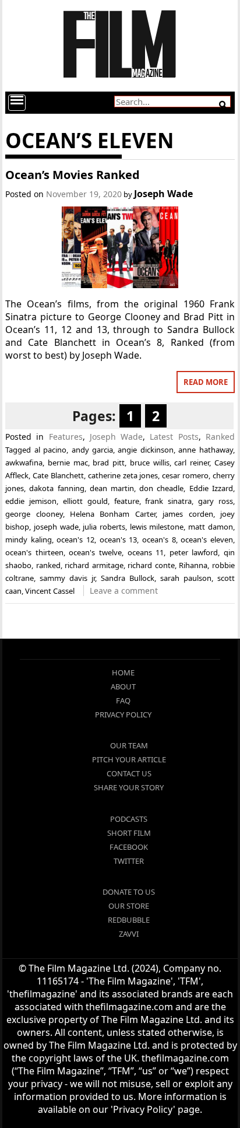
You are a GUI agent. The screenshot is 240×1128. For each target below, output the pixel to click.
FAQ (123, 700)
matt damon (210, 526)
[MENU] (17, 102)
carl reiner (191, 462)
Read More (205, 382)
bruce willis (150, 462)
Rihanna (193, 565)
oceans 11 (146, 552)
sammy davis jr (67, 578)
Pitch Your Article (129, 759)
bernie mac (68, 462)
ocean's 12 (75, 539)
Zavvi (129, 934)
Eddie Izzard (211, 488)
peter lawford (194, 552)
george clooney (33, 514)
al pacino (50, 449)
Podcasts (128, 819)
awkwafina (24, 462)
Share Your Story (129, 787)
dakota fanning (56, 488)
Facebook (129, 847)
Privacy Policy (123, 714)
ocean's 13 (118, 539)
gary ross (215, 501)
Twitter (129, 861)
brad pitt (109, 462)
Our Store (128, 906)
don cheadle (161, 488)
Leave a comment (124, 590)
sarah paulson (185, 578)
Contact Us (129, 773)
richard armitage (94, 565)
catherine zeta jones (123, 475)
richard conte (151, 565)
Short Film (129, 833)
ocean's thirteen (34, 552)
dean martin (112, 488)
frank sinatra (168, 501)
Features (66, 436)
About (123, 686)
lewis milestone (157, 526)
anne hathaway (205, 449)
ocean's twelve (95, 552)
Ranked (220, 436)
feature (126, 501)
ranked (48, 565)
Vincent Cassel (50, 591)
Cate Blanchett (58, 475)
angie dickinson (145, 449)
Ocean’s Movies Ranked (72, 175)
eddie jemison (31, 501)
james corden (188, 514)
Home (123, 672)
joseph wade (56, 526)
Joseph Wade (163, 193)
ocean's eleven (207, 539)
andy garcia (92, 449)
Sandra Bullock (127, 578)
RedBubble (129, 920)
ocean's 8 (159, 539)
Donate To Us (129, 892)
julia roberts (104, 526)
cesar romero (185, 475)
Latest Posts (174, 436)
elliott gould (85, 501)
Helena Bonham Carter (113, 514)
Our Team (129, 745)
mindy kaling (28, 539)
